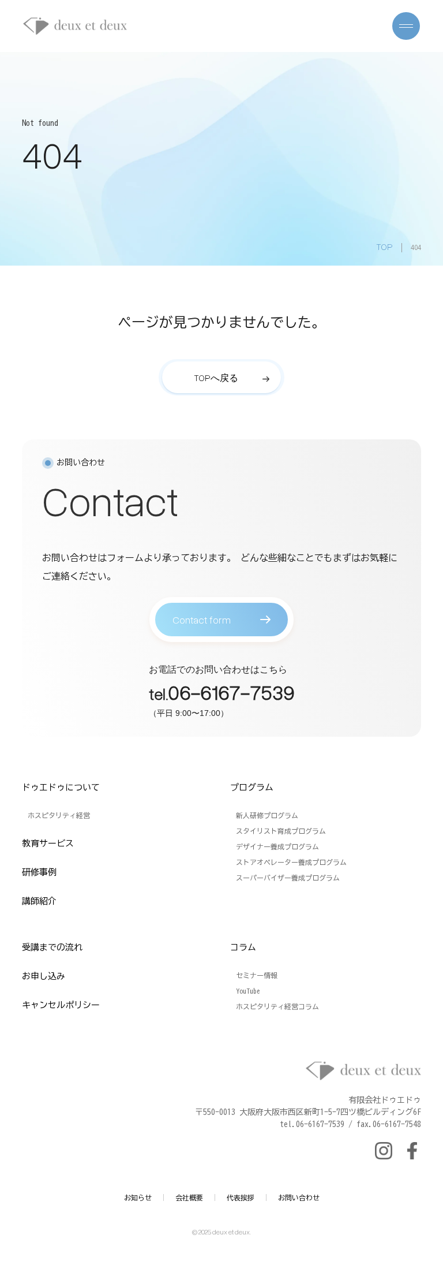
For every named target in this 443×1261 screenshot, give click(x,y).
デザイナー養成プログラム (277, 846)
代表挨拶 (240, 1197)
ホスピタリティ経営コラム (277, 1006)
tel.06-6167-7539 (312, 1124)
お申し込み (43, 976)
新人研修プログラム (267, 815)
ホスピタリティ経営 (59, 815)
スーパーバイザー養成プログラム (288, 877)
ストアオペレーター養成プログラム (291, 862)
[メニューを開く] (406, 26)
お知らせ (138, 1197)
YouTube (248, 990)
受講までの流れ (52, 947)
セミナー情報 (256, 975)
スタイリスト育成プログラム (281, 830)
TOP (384, 246)
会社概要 (189, 1197)
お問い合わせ (299, 1197)
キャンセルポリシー (61, 1005)
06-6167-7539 (231, 691)
